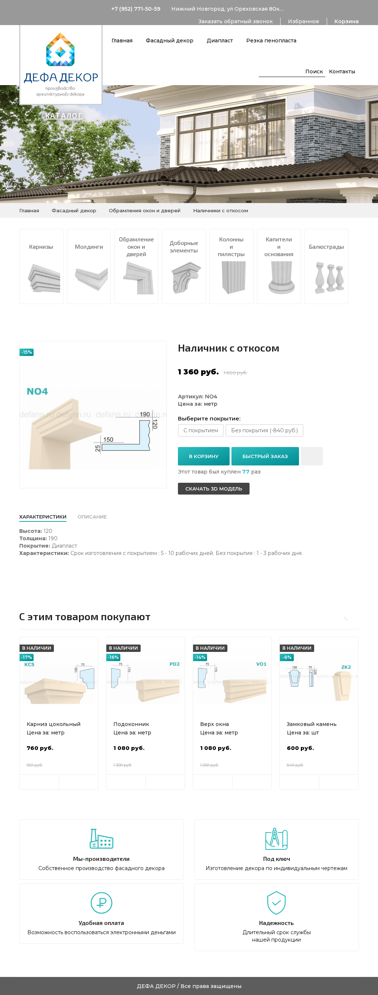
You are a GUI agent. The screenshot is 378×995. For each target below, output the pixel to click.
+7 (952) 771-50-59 (135, 9)
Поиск (314, 71)
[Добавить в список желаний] (312, 456)
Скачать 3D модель (213, 489)
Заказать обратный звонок (236, 21)
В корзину (204, 456)
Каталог (64, 115)
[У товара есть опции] (39, 782)
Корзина (346, 21)
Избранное (303, 21)
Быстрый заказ (265, 456)
